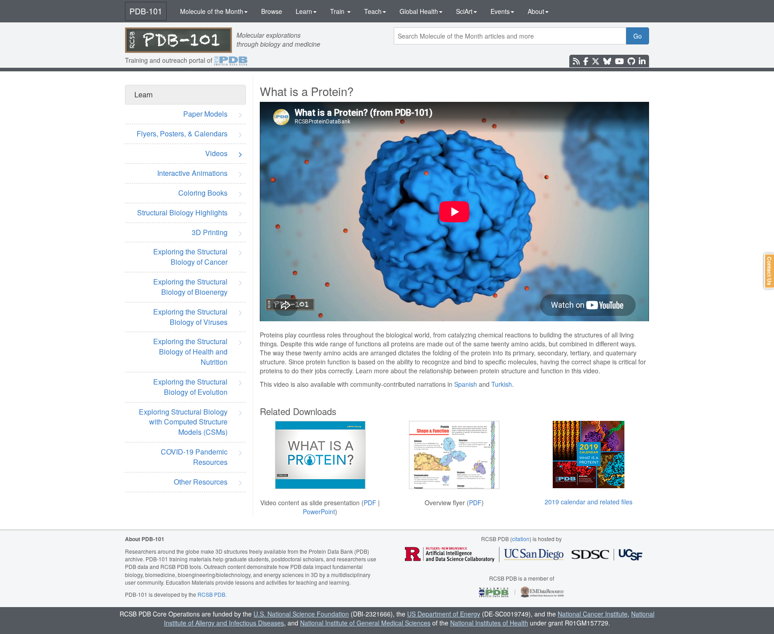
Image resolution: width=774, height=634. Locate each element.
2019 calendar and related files (588, 501)
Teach (373, 11)
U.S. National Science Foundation (301, 613)
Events (500, 11)
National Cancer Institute (593, 613)
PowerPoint (319, 511)
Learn (304, 11)
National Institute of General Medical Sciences (365, 622)
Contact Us (769, 271)
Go (637, 35)
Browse (271, 11)
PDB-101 (145, 11)
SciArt (464, 11)
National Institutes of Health (489, 622)
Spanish (465, 384)
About (536, 11)
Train (338, 11)
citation (520, 538)
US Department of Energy (443, 613)
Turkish (501, 384)
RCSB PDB (211, 594)
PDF (370, 502)
